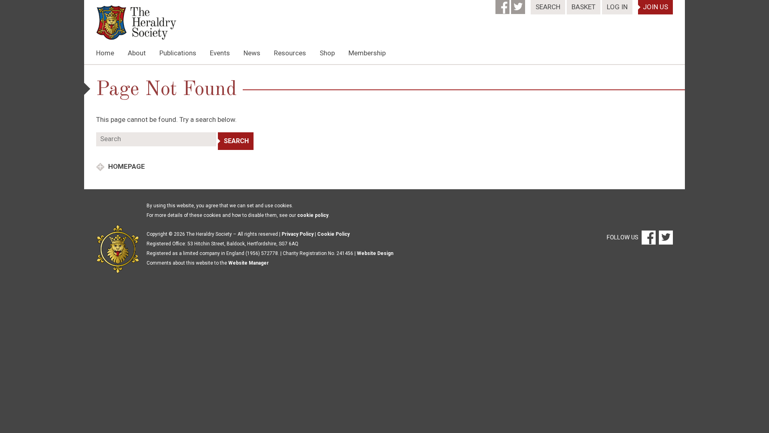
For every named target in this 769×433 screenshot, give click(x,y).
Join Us (655, 7)
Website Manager (248, 263)
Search (547, 7)
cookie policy (312, 215)
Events (220, 53)
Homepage (126, 166)
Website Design (375, 253)
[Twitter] (519, 4)
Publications (177, 53)
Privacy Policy (298, 234)
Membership (367, 53)
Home (105, 53)
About (137, 53)
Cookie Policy (333, 234)
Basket (584, 7)
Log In (617, 7)
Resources (290, 53)
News (252, 53)
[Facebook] (503, 4)
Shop (327, 53)
